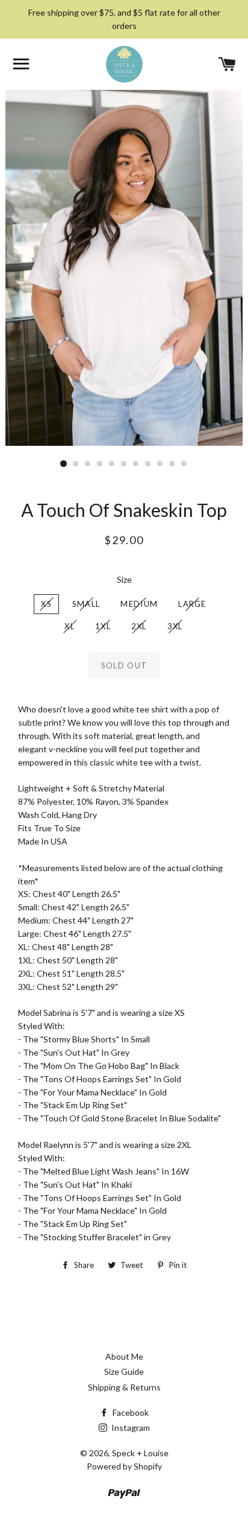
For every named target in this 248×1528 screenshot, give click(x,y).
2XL (139, 626)
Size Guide (124, 1371)
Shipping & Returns (124, 1387)
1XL (103, 626)
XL (69, 626)
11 (184, 464)
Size (124, 579)
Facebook (130, 1412)
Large (192, 604)
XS (46, 604)
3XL (175, 626)
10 (172, 464)
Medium (139, 604)
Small (86, 604)
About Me (124, 1356)
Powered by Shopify (124, 1466)
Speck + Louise (140, 1453)
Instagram (130, 1427)
